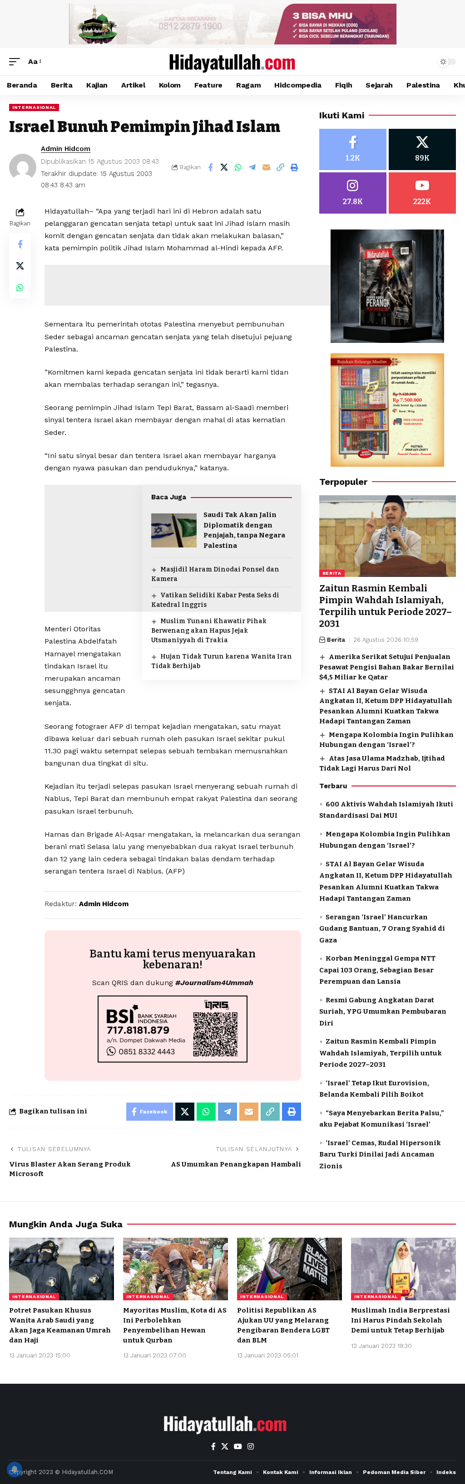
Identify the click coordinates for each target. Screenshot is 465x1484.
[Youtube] (422, 193)
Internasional (34, 107)
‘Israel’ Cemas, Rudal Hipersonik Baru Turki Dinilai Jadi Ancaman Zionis (380, 1154)
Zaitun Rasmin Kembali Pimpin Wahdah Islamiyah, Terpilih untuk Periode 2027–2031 (385, 606)
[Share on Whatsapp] (238, 167)
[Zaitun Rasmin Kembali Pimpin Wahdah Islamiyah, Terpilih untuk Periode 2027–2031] (387, 536)
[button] (17, 61)
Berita (331, 573)
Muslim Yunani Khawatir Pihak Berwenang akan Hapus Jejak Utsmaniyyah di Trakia (209, 630)
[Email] (266, 167)
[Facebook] (352, 149)
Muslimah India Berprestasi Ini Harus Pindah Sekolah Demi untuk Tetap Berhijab (400, 1320)
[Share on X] (224, 167)
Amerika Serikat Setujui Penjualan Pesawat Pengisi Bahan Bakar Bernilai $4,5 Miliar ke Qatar (386, 667)
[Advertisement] (210, 285)
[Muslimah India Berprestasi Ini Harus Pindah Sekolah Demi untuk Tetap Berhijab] (403, 1269)
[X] (422, 149)
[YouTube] (238, 1446)
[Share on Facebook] (210, 167)
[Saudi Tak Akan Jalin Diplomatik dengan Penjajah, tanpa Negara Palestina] (174, 530)
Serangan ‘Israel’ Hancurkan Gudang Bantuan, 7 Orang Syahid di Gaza (382, 928)
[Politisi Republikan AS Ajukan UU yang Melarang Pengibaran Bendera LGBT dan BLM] (289, 1269)
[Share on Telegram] (252, 167)
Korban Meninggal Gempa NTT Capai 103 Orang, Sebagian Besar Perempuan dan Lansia (377, 970)
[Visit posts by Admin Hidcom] (22, 167)
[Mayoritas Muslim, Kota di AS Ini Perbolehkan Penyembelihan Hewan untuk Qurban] (175, 1269)
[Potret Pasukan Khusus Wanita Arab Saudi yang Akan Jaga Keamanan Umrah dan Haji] (61, 1269)
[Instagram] (352, 193)
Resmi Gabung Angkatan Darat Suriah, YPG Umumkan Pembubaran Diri (382, 1011)
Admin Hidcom (65, 149)
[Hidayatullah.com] (232, 61)
